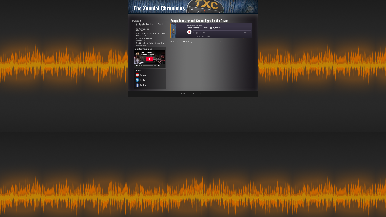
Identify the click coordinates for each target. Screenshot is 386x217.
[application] (149, 59)
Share (208, 37)
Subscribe (200, 37)
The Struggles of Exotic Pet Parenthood (150, 43)
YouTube (143, 75)
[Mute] (159, 66)
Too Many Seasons (142, 29)
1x (200, 33)
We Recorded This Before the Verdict (149, 24)
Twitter (142, 80)
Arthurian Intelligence (144, 38)
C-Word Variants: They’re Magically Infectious (151, 33)
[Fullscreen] (163, 66)
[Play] (137, 66)
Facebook (143, 85)
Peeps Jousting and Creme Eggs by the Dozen (199, 20)
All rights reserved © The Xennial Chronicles (193, 94)
